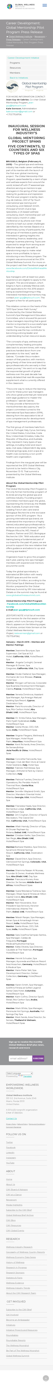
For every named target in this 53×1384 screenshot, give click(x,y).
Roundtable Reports (15, 1340)
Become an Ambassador (18, 1320)
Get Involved (12, 1315)
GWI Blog (10, 1220)
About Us (10, 1184)
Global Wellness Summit (17, 1356)
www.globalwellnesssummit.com (23, 595)
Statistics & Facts (14, 1278)
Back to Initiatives (19, 77)
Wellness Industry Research (19, 1247)
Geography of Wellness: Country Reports (25, 1252)
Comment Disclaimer (13, 1127)
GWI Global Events (15, 1230)
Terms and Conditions (37, 1124)
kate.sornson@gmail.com (19, 111)
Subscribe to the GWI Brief (19, 1210)
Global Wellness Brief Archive (20, 1215)
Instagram (11, 1158)
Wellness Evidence (15, 1283)
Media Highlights (14, 1205)
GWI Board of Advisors (17, 1189)
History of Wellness (15, 1262)
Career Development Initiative (23, 58)
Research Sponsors (15, 1272)
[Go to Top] (46, 1378)
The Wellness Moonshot (17, 1345)
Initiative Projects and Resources (21, 1330)
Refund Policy (22, 1124)
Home (9, 1179)
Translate (27, 1076)
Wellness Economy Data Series (21, 1257)
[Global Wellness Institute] (20, 6)
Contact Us (11, 1118)
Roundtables (12, 1335)
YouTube (10, 1163)
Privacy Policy (11, 1124)
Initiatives (10, 1325)
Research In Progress (16, 1267)
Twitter (9, 1142)
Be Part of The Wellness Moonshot (22, 1350)
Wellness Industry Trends (18, 1288)
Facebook (10, 1147)
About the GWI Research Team (21, 1293)
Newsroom (11, 1200)
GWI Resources (13, 1225)
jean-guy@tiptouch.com (27, 297)
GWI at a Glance (14, 1195)
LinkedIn (10, 1152)
